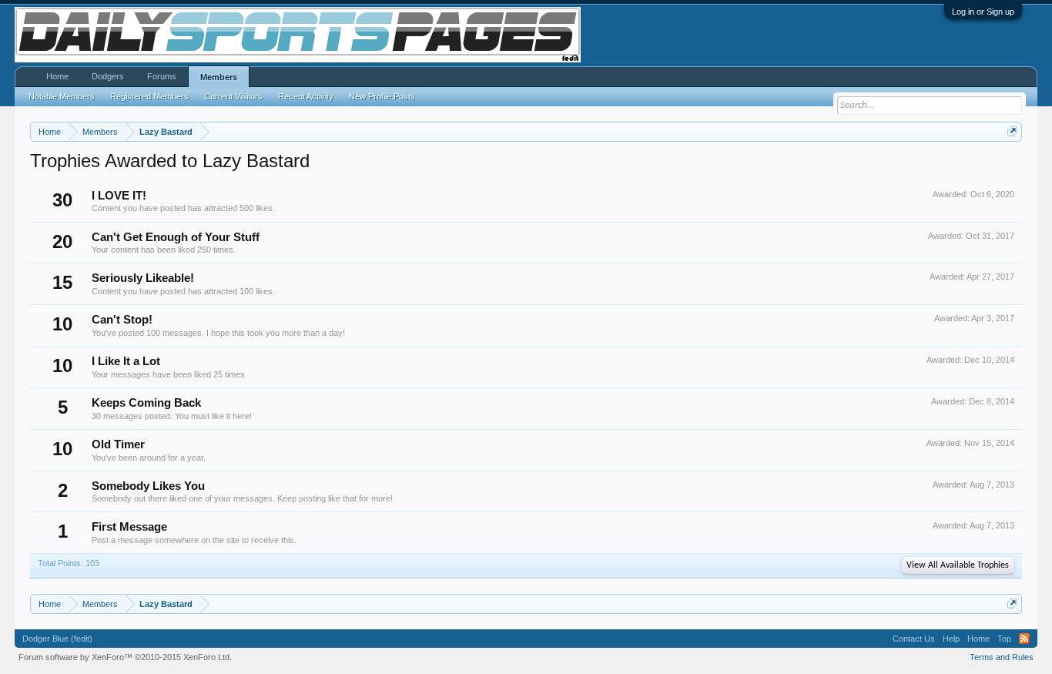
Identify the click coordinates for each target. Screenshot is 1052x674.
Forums (161, 76)
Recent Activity (305, 96)
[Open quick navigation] (1012, 131)
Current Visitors (233, 96)
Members (218, 77)
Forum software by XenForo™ (125, 657)
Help (951, 638)
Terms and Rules (1002, 657)
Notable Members (61, 96)
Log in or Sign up (983, 11)
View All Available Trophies (957, 565)
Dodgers (108, 76)
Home (57, 76)
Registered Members (149, 96)
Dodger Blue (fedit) (57, 638)
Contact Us (914, 638)
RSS (1024, 638)
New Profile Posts (382, 96)
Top (1004, 638)
